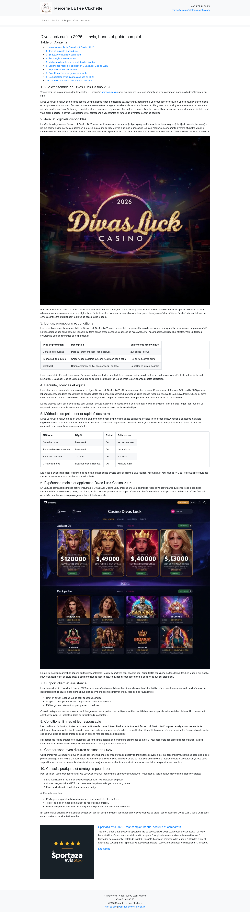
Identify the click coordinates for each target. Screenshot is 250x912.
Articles (55, 20)
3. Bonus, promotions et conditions (63, 54)
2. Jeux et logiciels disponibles (62, 51)
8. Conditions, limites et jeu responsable (66, 73)
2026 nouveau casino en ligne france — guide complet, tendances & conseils (147, 827)
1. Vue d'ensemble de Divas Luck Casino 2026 (70, 47)
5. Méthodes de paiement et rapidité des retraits (70, 62)
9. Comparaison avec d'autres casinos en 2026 (70, 77)
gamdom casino (110, 92)
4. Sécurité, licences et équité (61, 58)
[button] (53, 852)
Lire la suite (104, 852)
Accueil (45, 20)
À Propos (66, 20)
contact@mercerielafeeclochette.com (191, 10)
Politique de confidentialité (132, 906)
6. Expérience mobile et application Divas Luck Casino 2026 (77, 65)
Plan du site (110, 906)
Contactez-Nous (81, 20)
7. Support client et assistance (61, 69)
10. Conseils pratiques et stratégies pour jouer (69, 80)
